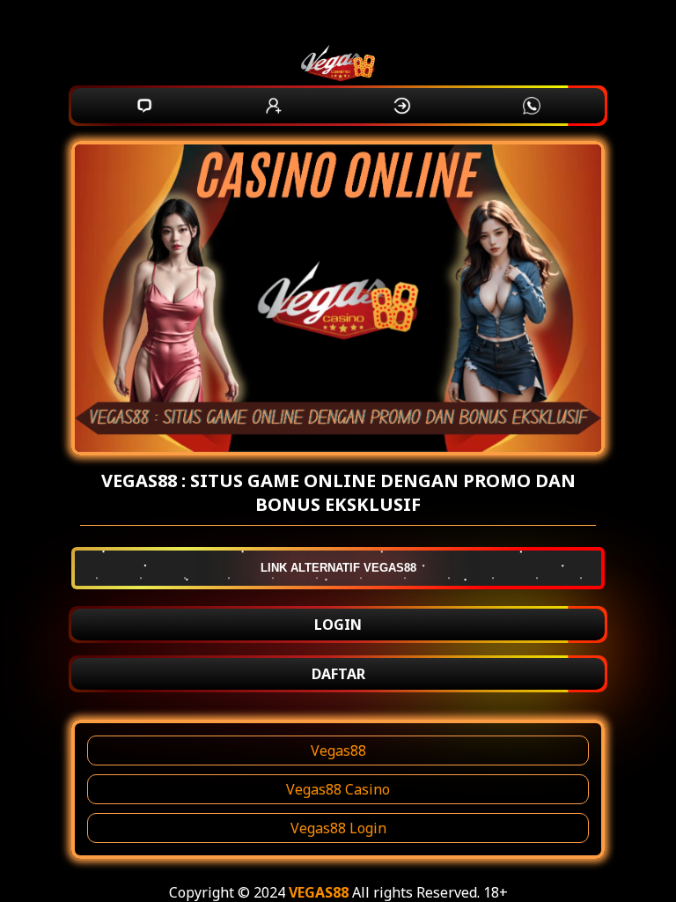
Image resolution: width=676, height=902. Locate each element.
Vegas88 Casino (338, 789)
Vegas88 (338, 750)
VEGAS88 (319, 892)
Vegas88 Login (338, 828)
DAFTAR (338, 674)
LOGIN (338, 624)
